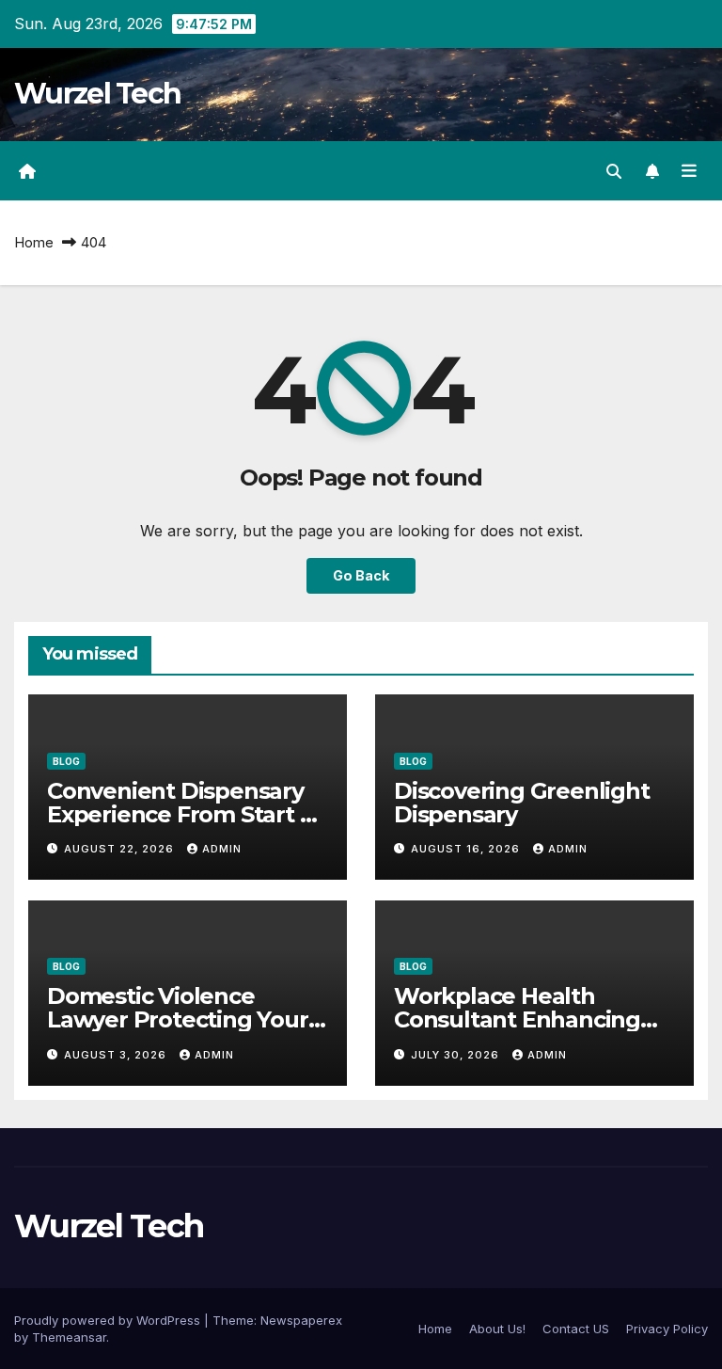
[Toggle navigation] (689, 171)
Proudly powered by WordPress (109, 1320)
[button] (613, 171)
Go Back (361, 575)
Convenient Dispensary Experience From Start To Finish (187, 814)
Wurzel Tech (97, 93)
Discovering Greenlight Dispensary (522, 802)
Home (34, 242)
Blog (66, 761)
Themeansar (69, 1337)
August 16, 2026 (467, 848)
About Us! (497, 1328)
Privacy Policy (667, 1328)
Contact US (575, 1328)
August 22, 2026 (121, 848)
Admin (222, 848)
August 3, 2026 (117, 1054)
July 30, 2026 (457, 1054)
